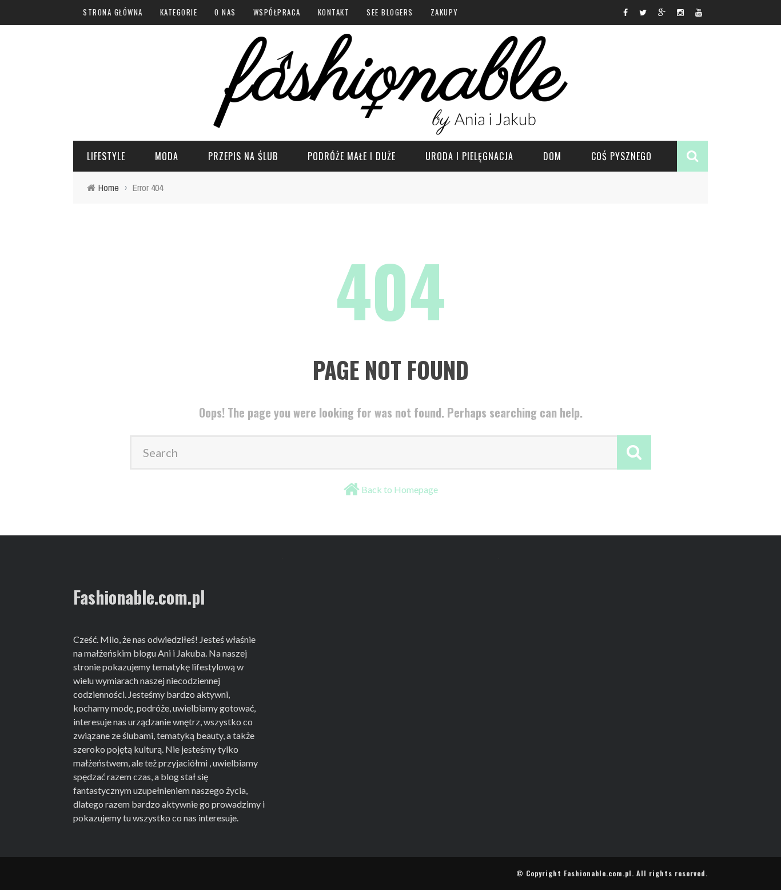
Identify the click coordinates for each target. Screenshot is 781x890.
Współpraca (277, 12)
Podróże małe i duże (352, 156)
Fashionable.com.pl (598, 873)
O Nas (225, 12)
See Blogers (389, 12)
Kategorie (179, 12)
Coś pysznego (621, 156)
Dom (552, 156)
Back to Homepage (399, 489)
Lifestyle (106, 156)
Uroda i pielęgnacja (469, 156)
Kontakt (334, 12)
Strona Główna (113, 12)
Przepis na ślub (243, 156)
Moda (166, 156)
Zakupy (445, 12)
